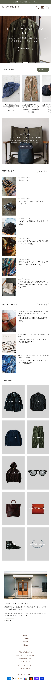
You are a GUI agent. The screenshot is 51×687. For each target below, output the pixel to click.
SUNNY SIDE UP (24, 356)
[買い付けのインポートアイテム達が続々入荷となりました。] (9, 267)
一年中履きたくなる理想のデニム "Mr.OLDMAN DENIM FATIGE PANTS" (33, 284)
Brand (25, 642)
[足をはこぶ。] (9, 186)
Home (25, 635)
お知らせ (28, 313)
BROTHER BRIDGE (25, 311)
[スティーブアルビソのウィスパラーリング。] (9, 207)
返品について (25, 662)
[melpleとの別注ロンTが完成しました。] (9, 226)
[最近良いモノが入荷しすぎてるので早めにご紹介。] (9, 246)
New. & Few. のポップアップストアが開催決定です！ (33, 340)
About (25, 645)
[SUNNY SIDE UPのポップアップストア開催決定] (9, 364)
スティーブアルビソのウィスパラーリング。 (33, 202)
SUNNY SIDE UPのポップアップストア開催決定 (33, 361)
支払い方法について (25, 652)
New (20, 335)
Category (25, 638)
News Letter (25, 675)
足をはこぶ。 (24, 180)
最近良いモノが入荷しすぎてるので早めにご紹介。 (33, 242)
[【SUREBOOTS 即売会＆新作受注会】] (9, 321)
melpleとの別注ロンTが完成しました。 (33, 222)
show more (9, 620)
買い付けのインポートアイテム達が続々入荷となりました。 (33, 263)
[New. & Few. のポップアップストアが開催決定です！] (9, 343)
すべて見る (43, 70)
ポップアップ (36, 313)
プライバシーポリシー (25, 665)
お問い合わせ (25, 668)
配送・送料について (25, 658)
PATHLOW (38, 311)
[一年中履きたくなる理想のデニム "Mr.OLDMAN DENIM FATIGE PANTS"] (9, 287)
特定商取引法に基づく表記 (25, 655)
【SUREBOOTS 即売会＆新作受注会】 (32, 319)
